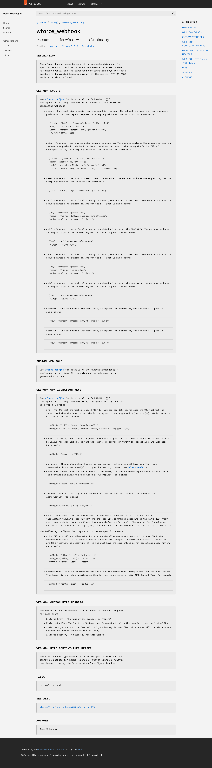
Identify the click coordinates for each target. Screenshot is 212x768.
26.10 (6, 55)
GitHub (79, 749)
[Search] (173, 13)
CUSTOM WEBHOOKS (193, 37)
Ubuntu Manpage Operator (50, 749)
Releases (94, 4)
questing (41, 22)
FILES (184, 67)
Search (70, 4)
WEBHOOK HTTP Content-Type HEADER (195, 61)
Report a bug (88, 46)
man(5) (54, 22)
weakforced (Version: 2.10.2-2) (64, 46)
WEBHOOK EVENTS (191, 32)
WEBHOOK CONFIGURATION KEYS (193, 44)
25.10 (6, 45)
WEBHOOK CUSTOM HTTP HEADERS (195, 52)
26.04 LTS (7, 50)
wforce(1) (46, 707)
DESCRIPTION (189, 27)
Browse (81, 4)
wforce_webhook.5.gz (75, 22)
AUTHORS (187, 77)
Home (6, 23)
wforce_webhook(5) (64, 707)
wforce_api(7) (86, 707)
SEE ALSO (187, 72)
